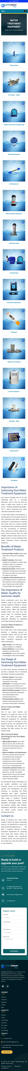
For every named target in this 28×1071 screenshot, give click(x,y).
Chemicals (4, 1022)
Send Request (14, 951)
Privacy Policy (6, 1066)
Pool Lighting (4, 1020)
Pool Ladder (4, 1025)
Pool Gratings (4, 1030)
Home (6, 30)
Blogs (2, 1007)
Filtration (3, 1015)
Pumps (3, 1017)
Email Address (6, 929)
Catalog (3, 1004)
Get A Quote (6, 1052)
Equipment (4, 1002)
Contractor (4, 999)
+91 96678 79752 (7, 1038)
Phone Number (6, 922)
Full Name (5, 914)
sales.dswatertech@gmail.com (15, 894)
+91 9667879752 (14, 1)
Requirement (6, 936)
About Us (3, 997)
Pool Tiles (3, 1028)
